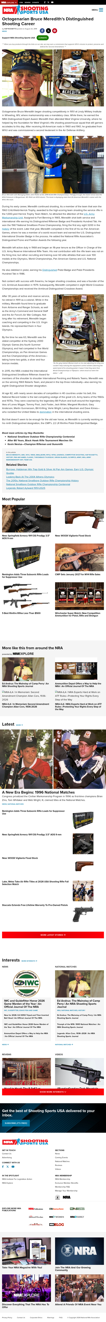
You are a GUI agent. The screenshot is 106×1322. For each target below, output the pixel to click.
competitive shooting (74, 455)
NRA (84, 457)
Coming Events (61, 1157)
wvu (28, 455)
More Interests (28, 961)
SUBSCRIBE (16, 1123)
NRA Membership (62, 1179)
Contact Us (6, 1153)
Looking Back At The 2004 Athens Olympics (30, 477)
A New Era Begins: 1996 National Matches (38, 792)
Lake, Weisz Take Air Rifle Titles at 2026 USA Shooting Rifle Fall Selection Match (35, 883)
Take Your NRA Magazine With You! (22, 1267)
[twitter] (48, 29)
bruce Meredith (13, 455)
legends (60, 455)
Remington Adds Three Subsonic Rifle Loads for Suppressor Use (33, 812)
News (4, 31)
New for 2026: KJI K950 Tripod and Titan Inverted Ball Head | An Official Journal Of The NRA (26, 1017)
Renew (28, 2)
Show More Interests (65, 1091)
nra (59, 1010)
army (79, 457)
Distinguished (49, 270)
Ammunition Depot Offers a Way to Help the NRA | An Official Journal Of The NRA (78, 685)
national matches (69, 1010)
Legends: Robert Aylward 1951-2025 (25, 488)
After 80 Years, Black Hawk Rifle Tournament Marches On (40, 440)
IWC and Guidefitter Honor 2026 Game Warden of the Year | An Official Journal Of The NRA (24, 1004)
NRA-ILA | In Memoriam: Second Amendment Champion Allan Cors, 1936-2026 (25, 705)
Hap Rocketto (91, 455)
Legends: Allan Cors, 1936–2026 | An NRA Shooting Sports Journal (76, 1035)
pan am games (20, 457)
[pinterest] (54, 29)
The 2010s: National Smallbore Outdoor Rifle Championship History (42, 480)
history (5, 229)
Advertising (7, 1157)
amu (23, 455)
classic (30, 457)
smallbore (40, 455)
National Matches (16, 804)
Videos (59, 1054)
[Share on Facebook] (42, 29)
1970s (53, 455)
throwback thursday (44, 457)
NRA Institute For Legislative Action (17, 1179)
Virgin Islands (61, 457)
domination (46, 412)
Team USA (28, 460)
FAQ (60, 1317)
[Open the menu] (101, 10)
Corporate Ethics (36, 1317)
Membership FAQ (62, 1186)
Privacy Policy (7, 1317)
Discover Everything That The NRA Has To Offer (25, 1306)
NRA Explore (7, 1183)
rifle (48, 455)
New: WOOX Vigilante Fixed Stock (20, 858)
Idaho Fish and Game (28, 1010)
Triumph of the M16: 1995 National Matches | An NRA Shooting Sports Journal (78, 1026)
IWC (5, 1010)
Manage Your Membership (66, 1190)
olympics (72, 457)
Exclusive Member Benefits (66, 1183)
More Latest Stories (64, 934)
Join (21, 2)
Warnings (50, 1317)
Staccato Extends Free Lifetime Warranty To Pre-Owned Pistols (35, 905)
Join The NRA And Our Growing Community (73, 1269)
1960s (33, 455)
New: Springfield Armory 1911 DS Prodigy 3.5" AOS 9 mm (31, 834)
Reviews (6, 1054)
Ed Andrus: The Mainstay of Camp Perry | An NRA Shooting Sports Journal (25, 685)
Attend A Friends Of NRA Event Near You (78, 1304)
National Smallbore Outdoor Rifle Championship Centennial (38, 484)
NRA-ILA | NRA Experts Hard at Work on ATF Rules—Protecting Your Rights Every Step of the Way (78, 706)
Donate (35, 2)
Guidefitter (13, 1010)
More (18, 725)
